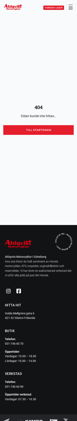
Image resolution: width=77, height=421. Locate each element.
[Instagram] (8, 291)
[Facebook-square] (19, 291)
